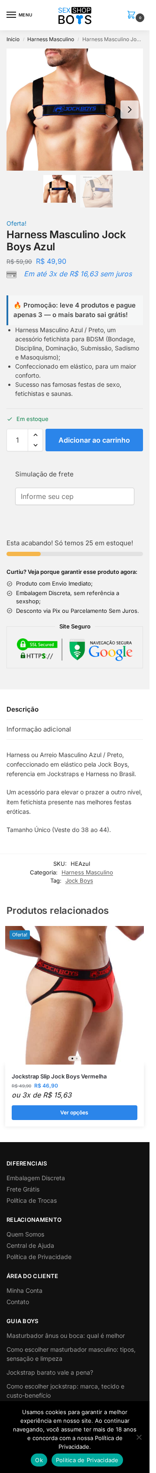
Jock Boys (79, 880)
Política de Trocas (31, 1200)
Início (13, 39)
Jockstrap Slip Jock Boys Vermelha (59, 1076)
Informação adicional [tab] (38, 729)
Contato (17, 1301)
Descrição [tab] (22, 709)
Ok (39, 1460)
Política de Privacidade (39, 1256)
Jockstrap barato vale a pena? (49, 1372)
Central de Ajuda (30, 1245)
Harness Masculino (50, 39)
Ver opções (74, 1112)
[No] (138, 1437)
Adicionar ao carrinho (94, 440)
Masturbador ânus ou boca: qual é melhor (65, 1335)
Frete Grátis (22, 1189)
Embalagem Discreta (35, 1178)
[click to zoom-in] (78, 110)
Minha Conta (24, 1290)
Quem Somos (25, 1234)
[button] (133, 15)
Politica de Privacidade (87, 1460)
